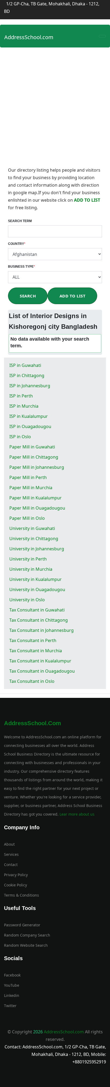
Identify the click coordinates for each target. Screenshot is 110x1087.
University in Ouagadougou (37, 589)
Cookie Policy (15, 884)
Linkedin (11, 995)
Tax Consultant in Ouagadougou (42, 671)
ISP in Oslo (20, 437)
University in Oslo (27, 600)
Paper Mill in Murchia (30, 488)
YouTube (11, 985)
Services (11, 854)
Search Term (20, 221)
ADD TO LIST (87, 200)
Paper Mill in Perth (28, 477)
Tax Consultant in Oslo (31, 681)
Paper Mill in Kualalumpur (35, 498)
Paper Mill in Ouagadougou (37, 508)
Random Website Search (26, 945)
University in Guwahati (32, 528)
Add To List (73, 296)
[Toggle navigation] (102, 36)
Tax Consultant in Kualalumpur (40, 661)
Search (28, 296)
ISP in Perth (21, 396)
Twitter (10, 1005)
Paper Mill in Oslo (27, 518)
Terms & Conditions (21, 895)
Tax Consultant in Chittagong (38, 620)
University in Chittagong (33, 538)
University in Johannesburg (36, 549)
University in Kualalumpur (35, 579)
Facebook (12, 975)
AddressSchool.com (28, 37)
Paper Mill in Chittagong (33, 457)
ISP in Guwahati (25, 365)
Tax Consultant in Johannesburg (41, 630)
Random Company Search (27, 935)
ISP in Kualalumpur (28, 416)
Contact (11, 864)
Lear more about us (76, 814)
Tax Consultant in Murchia (35, 651)
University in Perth (28, 559)
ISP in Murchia (23, 406)
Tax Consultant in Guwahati (37, 610)
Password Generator (22, 924)
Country (16, 244)
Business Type (21, 266)
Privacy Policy (16, 874)
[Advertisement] (55, 108)
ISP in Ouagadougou (30, 426)
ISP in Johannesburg (29, 386)
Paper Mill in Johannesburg (36, 467)
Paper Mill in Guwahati (32, 447)
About (9, 844)
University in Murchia (30, 569)
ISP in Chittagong (26, 375)
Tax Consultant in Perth (32, 640)
